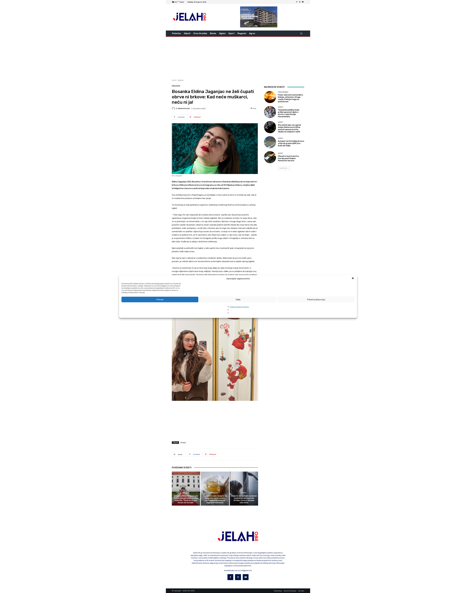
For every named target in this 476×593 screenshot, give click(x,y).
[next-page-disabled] (177, 509)
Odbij (238, 299)
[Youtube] (302, 1)
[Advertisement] (238, 57)
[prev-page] (173, 509)
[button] (353, 278)
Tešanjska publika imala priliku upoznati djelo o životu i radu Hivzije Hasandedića (288, 113)
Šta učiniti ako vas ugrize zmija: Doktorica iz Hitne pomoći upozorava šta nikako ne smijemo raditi (289, 128)
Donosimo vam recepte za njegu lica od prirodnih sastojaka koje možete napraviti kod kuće (215, 499)
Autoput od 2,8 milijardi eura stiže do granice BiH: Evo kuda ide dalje (291, 143)
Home (174, 80)
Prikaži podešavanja (316, 299)
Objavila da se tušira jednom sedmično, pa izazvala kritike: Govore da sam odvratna (244, 499)
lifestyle (183, 442)
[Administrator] (174, 108)
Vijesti (243, 493)
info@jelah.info (246, 570)
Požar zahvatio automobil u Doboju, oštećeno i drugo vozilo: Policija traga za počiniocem (290, 98)
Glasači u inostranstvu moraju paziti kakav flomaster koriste (288, 158)
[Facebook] (296, 1)
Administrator (184, 108)
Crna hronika (283, 92)
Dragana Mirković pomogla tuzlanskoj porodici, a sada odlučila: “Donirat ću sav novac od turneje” (186, 499)
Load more (283, 168)
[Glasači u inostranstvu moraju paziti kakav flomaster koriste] (270, 157)
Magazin (181, 80)
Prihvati (160, 299)
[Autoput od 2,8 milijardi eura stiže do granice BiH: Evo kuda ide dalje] (270, 142)
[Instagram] (299, 1)
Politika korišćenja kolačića (239, 307)
